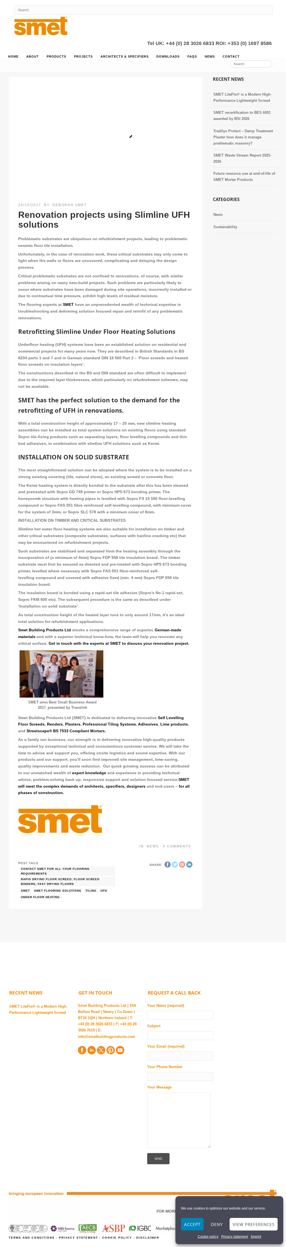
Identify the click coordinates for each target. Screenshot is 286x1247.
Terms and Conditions (32, 1237)
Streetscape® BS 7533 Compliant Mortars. (66, 731)
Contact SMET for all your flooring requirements (55, 871)
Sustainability (225, 227)
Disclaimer (147, 1237)
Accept (192, 1224)
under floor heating (40, 897)
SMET (68, 304)
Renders (55, 724)
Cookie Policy (117, 1237)
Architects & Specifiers (125, 56)
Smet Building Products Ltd (44, 630)
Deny (217, 1224)
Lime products (174, 724)
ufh (104, 890)
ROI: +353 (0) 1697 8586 (244, 43)
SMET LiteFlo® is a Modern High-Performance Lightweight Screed (38, 1009)
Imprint (256, 1237)
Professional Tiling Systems (109, 724)
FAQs (192, 56)
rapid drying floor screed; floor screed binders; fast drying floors (60, 881)
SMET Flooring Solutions (57, 890)
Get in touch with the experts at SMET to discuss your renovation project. (119, 643)
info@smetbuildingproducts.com (106, 1037)
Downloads (168, 56)
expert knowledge (89, 773)
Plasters (72, 724)
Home (13, 56)
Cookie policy (208, 1237)
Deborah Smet (70, 205)
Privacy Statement (79, 1237)
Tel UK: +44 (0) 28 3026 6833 (181, 43)
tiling (90, 890)
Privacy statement (234, 1237)
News (210, 56)
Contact (231, 56)
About (32, 56)
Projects (83, 56)
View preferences (254, 1224)
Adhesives (148, 724)
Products (56, 56)
